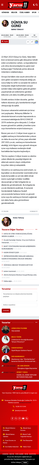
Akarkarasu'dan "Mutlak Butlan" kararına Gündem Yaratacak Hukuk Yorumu (24, 360)
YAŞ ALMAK (15, 331)
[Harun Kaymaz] (6, 349)
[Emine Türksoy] (5, 23)
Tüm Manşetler (27, 440)
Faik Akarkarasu (17, 356)
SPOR (34, 12)
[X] (16, 418)
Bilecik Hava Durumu (25, 429)
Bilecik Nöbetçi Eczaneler (9, 429)
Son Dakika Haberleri (12, 446)
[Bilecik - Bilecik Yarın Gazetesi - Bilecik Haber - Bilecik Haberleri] (18, 5)
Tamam (25, 462)
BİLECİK (14, 12)
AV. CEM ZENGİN (23, 366)
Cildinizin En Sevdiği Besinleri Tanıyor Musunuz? (22, 341)
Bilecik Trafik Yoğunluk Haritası (26, 435)
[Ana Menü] (2, 5)
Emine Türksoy (17, 29)
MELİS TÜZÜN (16, 337)
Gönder (6, 310)
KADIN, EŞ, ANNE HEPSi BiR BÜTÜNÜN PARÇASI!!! (26, 376)
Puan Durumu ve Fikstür (9, 441)
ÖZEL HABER (25, 12)
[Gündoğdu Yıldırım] (6, 330)
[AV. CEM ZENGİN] (9, 366)
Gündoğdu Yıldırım (19, 328)
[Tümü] (36, 322)
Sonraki (33, 211)
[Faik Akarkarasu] (6, 359)
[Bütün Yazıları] (36, 229)
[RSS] (26, 418)
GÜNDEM (5, 12)
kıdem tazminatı (10, 271)
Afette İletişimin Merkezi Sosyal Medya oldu (20, 275)
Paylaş (6, 41)
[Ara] (37, 5)
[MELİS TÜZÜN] (6, 339)
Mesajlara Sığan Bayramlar (27, 368)
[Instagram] (19, 418)
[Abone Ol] (36, 42)
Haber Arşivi (27, 446)
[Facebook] (12, 418)
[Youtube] (23, 418)
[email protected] (25, 402)
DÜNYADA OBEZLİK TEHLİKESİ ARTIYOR (18, 265)
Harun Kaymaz (17, 348)
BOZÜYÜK (32, 454)
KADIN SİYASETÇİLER (11, 252)
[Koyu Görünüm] (34, 5)
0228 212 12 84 (21, 406)
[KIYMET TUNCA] (8, 372)
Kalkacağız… (9, 281)
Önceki (5, 211)
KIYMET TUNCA (22, 372)
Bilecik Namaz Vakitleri (9, 435)
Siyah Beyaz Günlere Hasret (21, 350)
